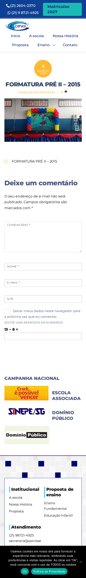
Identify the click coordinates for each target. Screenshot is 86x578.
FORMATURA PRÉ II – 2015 (43, 84)
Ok (25, 571)
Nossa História (65, 36)
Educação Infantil (58, 515)
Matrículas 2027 (58, 9)
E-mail (13, 282)
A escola (36, 36)
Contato (70, 45)
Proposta (20, 45)
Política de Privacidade (49, 571)
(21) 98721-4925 (21, 535)
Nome (13, 266)
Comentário (18, 225)
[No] (80, 562)
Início (15, 36)
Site (10, 299)
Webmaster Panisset (37, 92)
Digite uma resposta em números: (34, 322)
